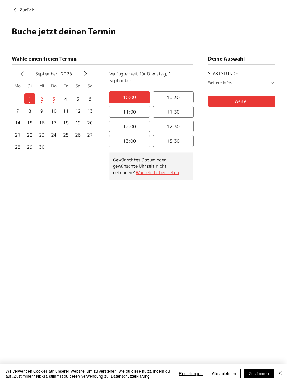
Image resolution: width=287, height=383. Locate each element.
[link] (23, 10)
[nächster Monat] (85, 73)
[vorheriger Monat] (22, 73)
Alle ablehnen (224, 373)
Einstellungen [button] (191, 373)
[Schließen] (280, 373)
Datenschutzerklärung (130, 376)
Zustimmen (259, 373)
